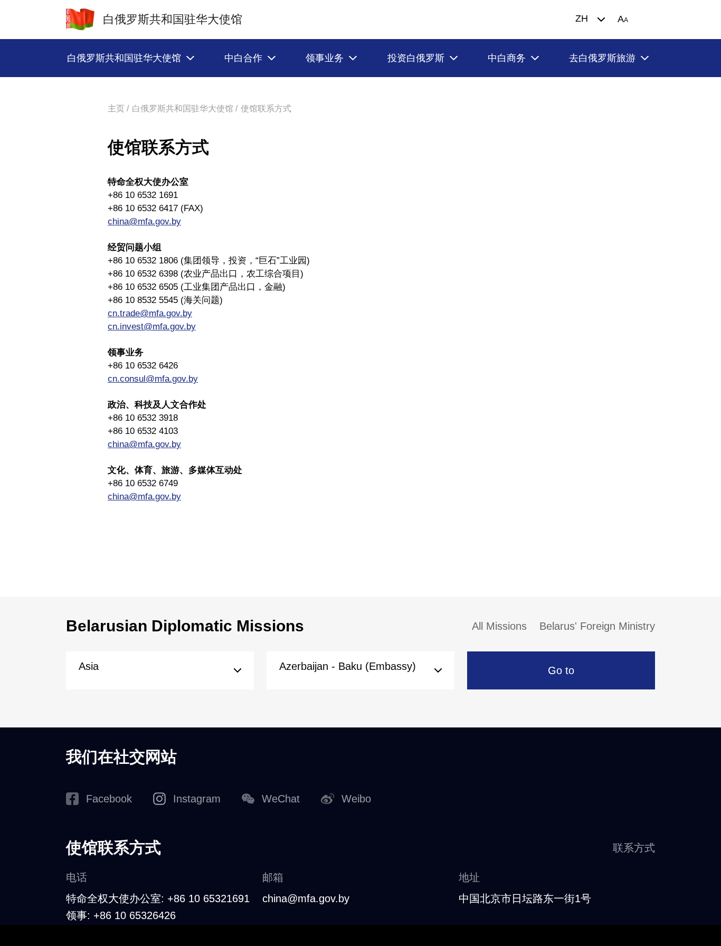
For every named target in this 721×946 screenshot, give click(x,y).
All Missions (499, 626)
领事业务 (325, 58)
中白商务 (507, 58)
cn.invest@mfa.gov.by (152, 326)
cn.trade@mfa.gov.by (150, 313)
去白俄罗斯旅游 (602, 58)
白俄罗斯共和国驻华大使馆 (124, 58)
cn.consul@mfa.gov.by (153, 379)
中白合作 (243, 58)
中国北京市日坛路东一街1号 (525, 898)
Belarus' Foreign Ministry (597, 626)
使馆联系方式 (266, 108)
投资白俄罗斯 (415, 58)
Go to (561, 670)
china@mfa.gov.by (144, 221)
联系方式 (634, 848)
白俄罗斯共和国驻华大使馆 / (185, 108)
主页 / (118, 108)
